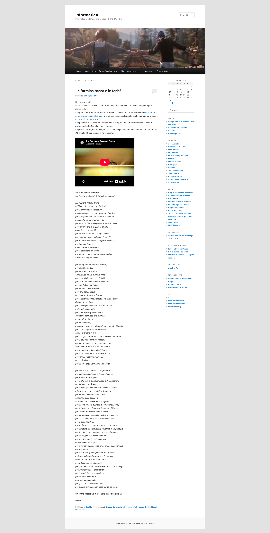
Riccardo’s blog (175, 210)
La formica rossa (125, 507)
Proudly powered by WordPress (141, 523)
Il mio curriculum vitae (178, 251)
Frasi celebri (173, 149)
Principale (172, 164)
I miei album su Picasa (178, 248)
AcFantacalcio (174, 143)
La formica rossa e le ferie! (98, 90)
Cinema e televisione (177, 146)
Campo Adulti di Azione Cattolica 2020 (101, 71)
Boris (115, 507)
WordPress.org (174, 306)
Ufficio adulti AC (175, 176)
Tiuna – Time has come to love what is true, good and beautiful (180, 216)
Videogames (173, 182)
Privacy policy (162, 71)
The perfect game (175, 170)
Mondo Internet (174, 161)
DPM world (173, 198)
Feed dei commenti (176, 303)
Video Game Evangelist (178, 179)
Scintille (89, 507)
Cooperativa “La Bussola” (179, 195)
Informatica (173, 152)
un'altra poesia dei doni (141, 507)
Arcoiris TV (173, 268)
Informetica (86, 15)
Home (78, 71)
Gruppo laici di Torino (177, 287)
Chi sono (148, 71)
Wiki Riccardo (174, 225)
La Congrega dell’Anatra (178, 204)
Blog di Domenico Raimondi (180, 192)
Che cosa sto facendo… (131, 71)
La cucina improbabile (178, 155)
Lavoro (171, 158)
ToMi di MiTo (173, 173)
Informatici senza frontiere (179, 201)
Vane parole (173, 222)
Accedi (171, 297)
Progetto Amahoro (176, 207)
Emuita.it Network (176, 284)
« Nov (173, 103)
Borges (109, 507)
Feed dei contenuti (176, 300)
